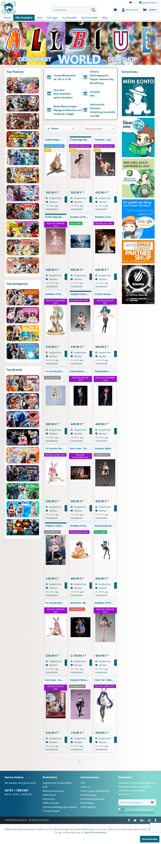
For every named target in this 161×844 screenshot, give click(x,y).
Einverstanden (150, 839)
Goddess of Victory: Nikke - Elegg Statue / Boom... (56, 294)
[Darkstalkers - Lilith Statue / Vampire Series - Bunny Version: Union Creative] (105, 396)
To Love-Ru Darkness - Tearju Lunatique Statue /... (56, 371)
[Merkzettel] (115, 10)
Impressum (49, 798)
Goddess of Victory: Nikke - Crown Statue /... (106, 216)
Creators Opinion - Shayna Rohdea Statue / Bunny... (106, 448)
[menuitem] (74, 10)
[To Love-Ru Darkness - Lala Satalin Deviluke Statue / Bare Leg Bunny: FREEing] (56, 627)
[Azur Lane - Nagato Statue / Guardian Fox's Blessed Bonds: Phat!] (56, 704)
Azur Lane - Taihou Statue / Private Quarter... (81, 448)
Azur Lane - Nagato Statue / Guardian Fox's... (56, 679)
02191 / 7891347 (16, 790)
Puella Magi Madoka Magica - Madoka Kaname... (56, 216)
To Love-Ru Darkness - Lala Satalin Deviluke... (56, 602)
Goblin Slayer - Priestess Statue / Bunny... (56, 139)
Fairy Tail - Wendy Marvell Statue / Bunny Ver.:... (106, 679)
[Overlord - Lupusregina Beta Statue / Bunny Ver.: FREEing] (105, 164)
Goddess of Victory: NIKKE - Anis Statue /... (81, 525)
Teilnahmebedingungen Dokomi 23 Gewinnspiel (60, 809)
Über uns (85, 786)
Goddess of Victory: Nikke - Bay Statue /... (106, 602)
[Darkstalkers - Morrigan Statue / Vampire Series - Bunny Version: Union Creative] (80, 396)
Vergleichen (54, 198)
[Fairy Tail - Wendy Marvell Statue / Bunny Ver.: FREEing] (105, 704)
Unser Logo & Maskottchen (95, 790)
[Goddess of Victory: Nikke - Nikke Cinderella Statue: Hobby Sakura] (80, 241)
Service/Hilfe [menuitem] (149, 2)
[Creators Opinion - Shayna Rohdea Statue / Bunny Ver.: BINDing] (105, 473)
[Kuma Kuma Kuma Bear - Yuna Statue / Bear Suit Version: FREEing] (105, 550)
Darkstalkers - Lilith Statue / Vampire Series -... (106, 371)
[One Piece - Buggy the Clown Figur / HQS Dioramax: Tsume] (80, 627)
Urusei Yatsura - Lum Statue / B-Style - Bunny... (106, 294)
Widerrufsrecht (51, 802)
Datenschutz (49, 794)
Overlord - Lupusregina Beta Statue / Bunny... (106, 139)
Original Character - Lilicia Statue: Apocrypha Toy (81, 679)
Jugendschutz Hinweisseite (57, 782)
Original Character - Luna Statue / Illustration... (56, 525)
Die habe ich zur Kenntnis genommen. (136, 811)
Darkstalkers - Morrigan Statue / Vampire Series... (81, 371)
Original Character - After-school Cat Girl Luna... (81, 294)
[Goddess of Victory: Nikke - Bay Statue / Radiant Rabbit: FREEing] (105, 627)
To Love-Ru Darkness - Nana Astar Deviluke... (56, 448)
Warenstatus (87, 802)
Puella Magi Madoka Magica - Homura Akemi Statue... (81, 139)
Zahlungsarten (88, 807)
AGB (45, 786)
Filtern (54, 128)
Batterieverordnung (53, 790)
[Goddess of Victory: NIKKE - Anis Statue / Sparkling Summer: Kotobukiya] (80, 550)
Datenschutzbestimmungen (139, 809)
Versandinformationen (92, 798)
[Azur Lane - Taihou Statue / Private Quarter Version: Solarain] (80, 473)
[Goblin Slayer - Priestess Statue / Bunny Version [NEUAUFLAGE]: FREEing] (56, 164)
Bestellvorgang (88, 794)
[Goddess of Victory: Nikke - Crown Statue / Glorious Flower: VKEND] (105, 241)
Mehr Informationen (95, 832)
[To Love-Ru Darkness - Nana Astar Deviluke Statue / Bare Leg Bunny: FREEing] (56, 473)
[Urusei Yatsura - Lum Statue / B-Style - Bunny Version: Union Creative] (105, 318)
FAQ (82, 782)
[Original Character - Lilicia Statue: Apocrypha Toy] (80, 704)
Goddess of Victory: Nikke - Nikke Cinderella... (81, 216)
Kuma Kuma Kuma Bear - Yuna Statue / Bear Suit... (106, 525)
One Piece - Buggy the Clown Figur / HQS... (81, 602)
